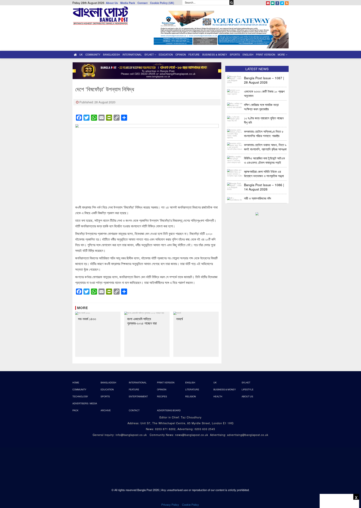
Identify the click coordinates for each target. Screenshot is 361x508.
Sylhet (149, 54)
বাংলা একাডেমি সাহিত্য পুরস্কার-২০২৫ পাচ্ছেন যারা (142, 321)
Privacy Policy (170, 504)
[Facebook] (277, 2)
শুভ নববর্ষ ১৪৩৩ (87, 319)
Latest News (257, 68)
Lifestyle (247, 389)
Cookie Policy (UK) (162, 3)
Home (75, 382)
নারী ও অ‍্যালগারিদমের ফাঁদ (257, 198)
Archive (106, 410)
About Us (112, 3)
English (248, 54)
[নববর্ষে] (196, 313)
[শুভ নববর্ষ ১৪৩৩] (98, 313)
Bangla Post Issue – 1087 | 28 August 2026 (264, 80)
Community (92, 54)
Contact (142, 3)
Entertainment (138, 396)
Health (217, 396)
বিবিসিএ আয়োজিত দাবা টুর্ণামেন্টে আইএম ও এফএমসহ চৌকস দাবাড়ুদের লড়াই (264, 160)
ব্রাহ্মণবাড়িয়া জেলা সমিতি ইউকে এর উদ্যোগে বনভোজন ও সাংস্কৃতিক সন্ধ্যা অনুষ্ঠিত (264, 173)
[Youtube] (273, 2)
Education (166, 54)
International (132, 54)
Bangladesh (111, 54)
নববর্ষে (179, 319)
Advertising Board (169, 410)
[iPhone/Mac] (268, 2)
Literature (192, 389)
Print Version (265, 54)
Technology (80, 396)
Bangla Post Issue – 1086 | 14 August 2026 (264, 187)
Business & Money (214, 54)
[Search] (231, 2)
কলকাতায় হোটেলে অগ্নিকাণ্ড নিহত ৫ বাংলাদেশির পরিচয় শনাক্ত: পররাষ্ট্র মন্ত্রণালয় (264, 133)
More (282, 54)
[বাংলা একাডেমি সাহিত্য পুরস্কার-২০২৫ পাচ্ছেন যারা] (147, 313)
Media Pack (127, 3)
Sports (235, 54)
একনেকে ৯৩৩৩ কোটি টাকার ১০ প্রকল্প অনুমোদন (264, 93)
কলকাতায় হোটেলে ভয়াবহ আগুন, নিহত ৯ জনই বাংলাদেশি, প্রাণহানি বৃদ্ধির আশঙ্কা (265, 146)
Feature (194, 54)
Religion (190, 396)
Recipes (162, 396)
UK (81, 54)
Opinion (180, 54)
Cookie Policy (191, 504)
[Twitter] (282, 2)
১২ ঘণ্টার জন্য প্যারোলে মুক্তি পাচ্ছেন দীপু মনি (264, 120)
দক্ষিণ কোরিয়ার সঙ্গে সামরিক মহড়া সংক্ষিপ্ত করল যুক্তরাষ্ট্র (261, 106)
